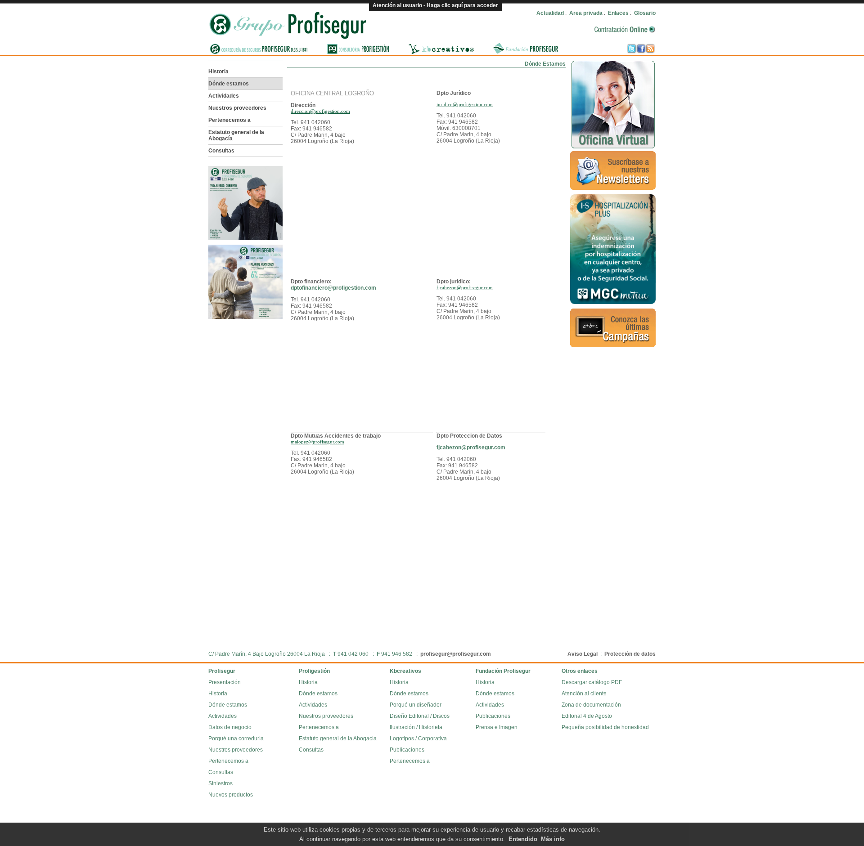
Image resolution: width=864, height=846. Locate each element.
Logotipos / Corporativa (418, 738)
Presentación (224, 682)
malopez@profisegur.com (317, 441)
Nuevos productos (230, 795)
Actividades (223, 96)
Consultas (221, 151)
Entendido (522, 839)
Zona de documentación (591, 705)
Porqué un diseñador (415, 705)
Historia (218, 71)
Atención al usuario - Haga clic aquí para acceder (435, 5)
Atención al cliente (584, 693)
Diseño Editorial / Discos (420, 716)
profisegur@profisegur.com (455, 654)
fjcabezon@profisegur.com (464, 287)
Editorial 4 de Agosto (587, 716)
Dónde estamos (228, 84)
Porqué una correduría (236, 738)
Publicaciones (407, 750)
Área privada (586, 13)
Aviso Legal (582, 654)
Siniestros (220, 783)
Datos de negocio (230, 727)
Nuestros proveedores (237, 108)
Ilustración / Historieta (416, 727)
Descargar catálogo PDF (592, 682)
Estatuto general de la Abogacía (236, 135)
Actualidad (550, 13)
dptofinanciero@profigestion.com (333, 288)
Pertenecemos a (229, 120)
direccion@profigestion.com (320, 111)
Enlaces (618, 13)
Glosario (645, 13)
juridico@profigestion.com (464, 104)
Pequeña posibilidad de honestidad (605, 727)
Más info (553, 839)
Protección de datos (630, 654)
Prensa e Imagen (497, 727)
